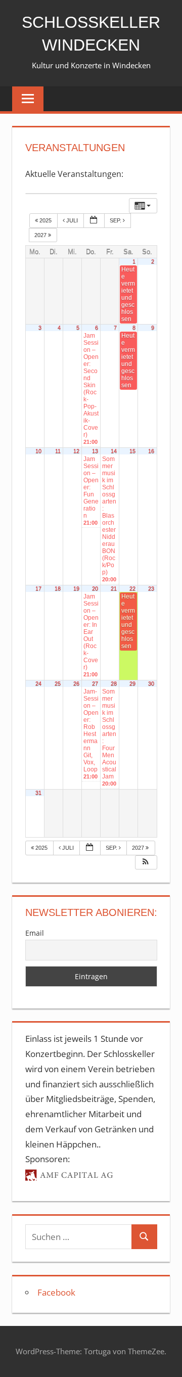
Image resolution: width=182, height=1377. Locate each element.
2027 (41, 235)
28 (114, 683)
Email (34, 933)
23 (151, 588)
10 (38, 451)
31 (38, 793)
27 (95, 683)
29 (132, 683)
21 (114, 588)
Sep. (116, 220)
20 (95, 588)
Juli (72, 220)
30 (151, 683)
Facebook (56, 1292)
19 (76, 588)
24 (38, 683)
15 (132, 451)
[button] (145, 862)
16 (151, 451)
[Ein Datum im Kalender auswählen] (94, 220)
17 (38, 588)
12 (76, 451)
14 (114, 451)
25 (58, 683)
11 (58, 451)
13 (95, 451)
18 (58, 588)
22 (132, 588)
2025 (45, 220)
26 (76, 683)
